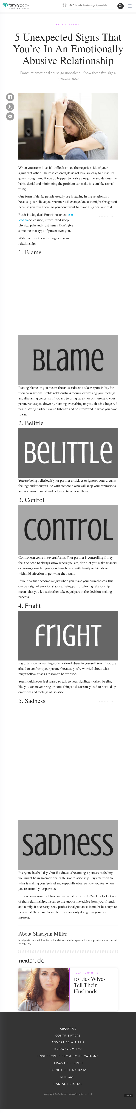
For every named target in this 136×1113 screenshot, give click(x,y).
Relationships (68, 24)
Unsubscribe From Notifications (68, 1056)
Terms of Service (68, 1063)
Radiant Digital (68, 1084)
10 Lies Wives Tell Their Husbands (90, 985)
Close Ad (128, 1095)
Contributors (68, 1036)
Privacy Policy (68, 1049)
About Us (68, 1029)
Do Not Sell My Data (68, 1070)
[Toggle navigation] (120, 6)
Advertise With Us (68, 1042)
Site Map (68, 1077)
